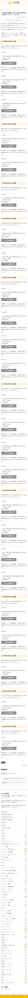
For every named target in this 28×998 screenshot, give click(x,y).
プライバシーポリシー (6, 989)
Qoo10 (3, 762)
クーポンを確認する (8, 63)
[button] (25, 490)
